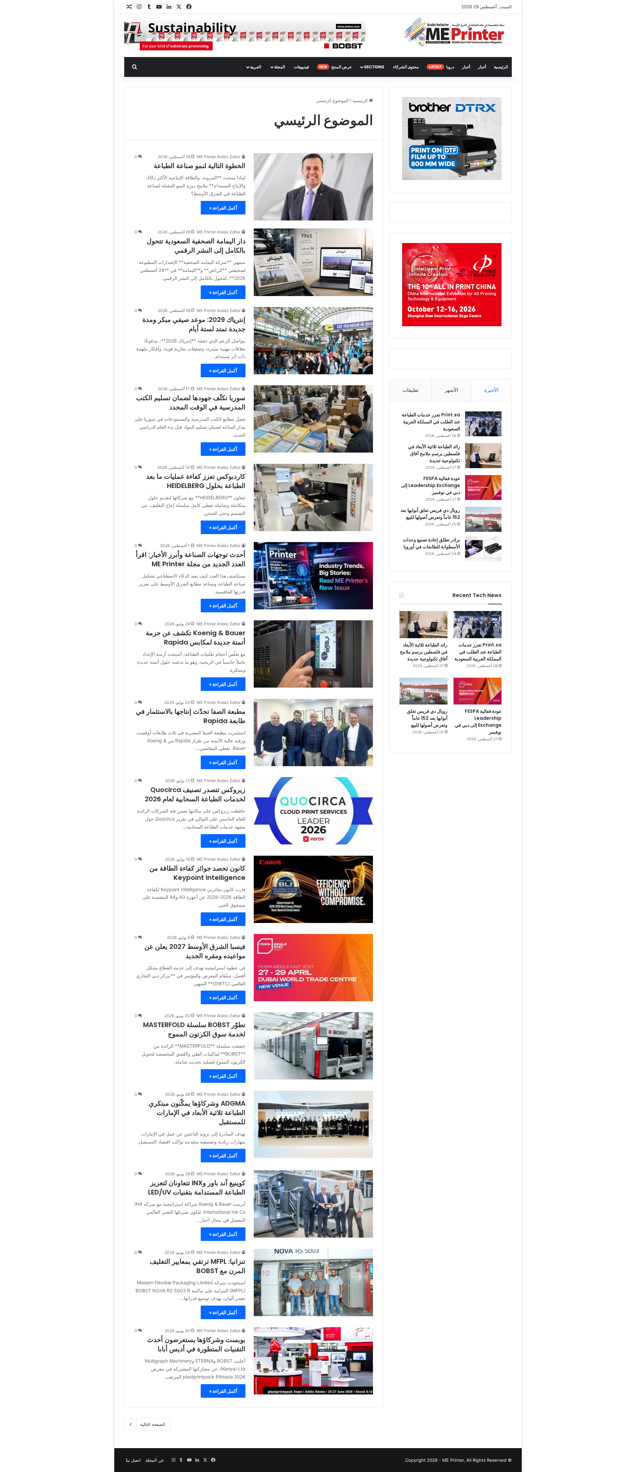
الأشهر (451, 390)
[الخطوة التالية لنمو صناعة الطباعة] (313, 186)
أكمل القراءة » (223, 208)
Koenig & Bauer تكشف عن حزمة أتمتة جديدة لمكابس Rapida (195, 637)
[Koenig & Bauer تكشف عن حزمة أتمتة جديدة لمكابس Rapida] (313, 654)
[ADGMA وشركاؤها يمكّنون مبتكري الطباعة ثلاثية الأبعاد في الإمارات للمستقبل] (313, 1124)
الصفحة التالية (152, 1424)
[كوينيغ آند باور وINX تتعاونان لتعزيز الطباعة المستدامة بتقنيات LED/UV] (313, 1204)
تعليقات (410, 390)
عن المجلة (154, 1460)
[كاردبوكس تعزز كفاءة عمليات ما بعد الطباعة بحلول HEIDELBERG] (313, 497)
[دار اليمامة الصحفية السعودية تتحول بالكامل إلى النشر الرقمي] (313, 262)
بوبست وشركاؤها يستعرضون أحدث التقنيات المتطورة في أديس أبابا (196, 1344)
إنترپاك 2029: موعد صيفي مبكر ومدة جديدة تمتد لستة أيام (193, 324)
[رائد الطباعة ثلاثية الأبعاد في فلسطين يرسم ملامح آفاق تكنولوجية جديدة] (483, 455)
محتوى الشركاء (406, 66)
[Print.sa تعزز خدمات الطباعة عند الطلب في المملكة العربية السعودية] (483, 423)
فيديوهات (301, 66)
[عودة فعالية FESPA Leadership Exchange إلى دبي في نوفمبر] (483, 487)
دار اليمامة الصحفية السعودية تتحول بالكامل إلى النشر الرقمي (196, 245)
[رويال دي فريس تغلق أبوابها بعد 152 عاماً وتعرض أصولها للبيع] (483, 519)
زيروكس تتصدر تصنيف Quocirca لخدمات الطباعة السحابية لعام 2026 (195, 794)
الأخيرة (491, 390)
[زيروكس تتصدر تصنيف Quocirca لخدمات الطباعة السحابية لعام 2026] (313, 810)
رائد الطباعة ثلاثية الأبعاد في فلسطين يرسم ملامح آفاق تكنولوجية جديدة (434, 453)
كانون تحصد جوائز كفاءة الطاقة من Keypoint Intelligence (197, 873)
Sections (374, 66)
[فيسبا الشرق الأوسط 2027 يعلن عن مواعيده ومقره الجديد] (313, 967)
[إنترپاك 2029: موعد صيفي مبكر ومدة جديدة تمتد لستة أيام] (313, 340)
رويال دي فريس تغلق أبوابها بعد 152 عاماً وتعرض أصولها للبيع (430, 514)
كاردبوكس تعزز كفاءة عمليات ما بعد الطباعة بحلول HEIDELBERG (195, 481)
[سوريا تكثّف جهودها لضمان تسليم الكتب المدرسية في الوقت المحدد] (313, 419)
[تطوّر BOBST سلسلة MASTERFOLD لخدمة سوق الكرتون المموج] (313, 1045)
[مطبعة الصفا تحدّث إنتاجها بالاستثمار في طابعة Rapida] (313, 732)
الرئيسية (501, 66)
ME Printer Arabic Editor (218, 156)
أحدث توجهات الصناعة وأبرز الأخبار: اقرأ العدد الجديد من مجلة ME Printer (190, 559)
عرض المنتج (335, 66)
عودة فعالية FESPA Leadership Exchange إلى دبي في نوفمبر (430, 485)
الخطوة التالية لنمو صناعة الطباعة (199, 165)
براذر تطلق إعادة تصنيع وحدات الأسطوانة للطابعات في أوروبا (431, 543)
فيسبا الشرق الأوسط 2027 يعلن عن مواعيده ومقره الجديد (194, 951)
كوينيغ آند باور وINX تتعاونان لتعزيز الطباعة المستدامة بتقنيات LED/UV (196, 1187)
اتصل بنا (133, 1460)
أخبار (482, 66)
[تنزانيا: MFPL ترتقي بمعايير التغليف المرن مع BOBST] (313, 1282)
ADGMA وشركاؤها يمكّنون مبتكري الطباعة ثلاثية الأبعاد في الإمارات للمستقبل (197, 1113)
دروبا (441, 66)
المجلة (279, 66)
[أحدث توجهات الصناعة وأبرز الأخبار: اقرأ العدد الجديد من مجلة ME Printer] (313, 575)
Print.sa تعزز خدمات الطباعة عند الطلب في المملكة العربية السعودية (431, 421)
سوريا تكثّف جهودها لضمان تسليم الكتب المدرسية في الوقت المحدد (190, 402)
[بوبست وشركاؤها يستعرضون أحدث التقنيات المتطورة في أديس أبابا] (313, 1360)
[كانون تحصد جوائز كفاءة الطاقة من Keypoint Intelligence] (313, 889)
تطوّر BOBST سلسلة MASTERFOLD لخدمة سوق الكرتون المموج (194, 1029)
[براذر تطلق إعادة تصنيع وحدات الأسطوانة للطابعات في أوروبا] (483, 548)
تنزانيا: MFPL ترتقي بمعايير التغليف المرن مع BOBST (197, 1266)
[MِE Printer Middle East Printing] (458, 32)
